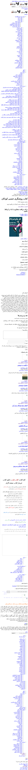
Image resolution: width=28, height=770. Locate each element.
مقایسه (23, 754)
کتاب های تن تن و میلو (17, 165)
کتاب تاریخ (20, 17)
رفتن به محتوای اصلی (16, 1)
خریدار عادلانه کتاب (18, 130)
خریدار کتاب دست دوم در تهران (15, 120)
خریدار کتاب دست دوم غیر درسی (15, 122)
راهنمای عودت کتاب (18, 571)
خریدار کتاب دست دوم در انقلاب (15, 99)
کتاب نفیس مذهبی (16, 22)
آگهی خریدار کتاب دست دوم (16, 113)
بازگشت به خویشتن (22, 365)
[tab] (23, 272)
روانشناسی (19, 32)
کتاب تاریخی (19, 147)
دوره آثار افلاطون (23, 426)
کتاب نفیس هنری (16, 26)
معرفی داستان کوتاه (18, 177)
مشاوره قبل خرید (18, 580)
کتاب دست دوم (19, 31)
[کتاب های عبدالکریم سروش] (24, 460)
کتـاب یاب (20, 567)
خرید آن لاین (19, 79)
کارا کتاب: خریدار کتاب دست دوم (15, 139)
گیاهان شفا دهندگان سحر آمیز (19, 405)
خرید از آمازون (19, 84)
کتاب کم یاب (19, 51)
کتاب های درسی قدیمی (17, 167)
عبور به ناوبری (24, 1)
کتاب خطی (20, 34)
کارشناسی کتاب (18, 74)
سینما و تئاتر (19, 35)
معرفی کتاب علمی (18, 184)
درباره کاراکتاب (19, 569)
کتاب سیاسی (19, 173)
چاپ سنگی (19, 56)
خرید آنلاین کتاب (18, 579)
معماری (20, 42)
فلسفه (20, 58)
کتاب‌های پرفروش (18, 62)
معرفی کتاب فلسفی (17, 178)
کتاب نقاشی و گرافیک (17, 680)
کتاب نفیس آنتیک (18, 21)
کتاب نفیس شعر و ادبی (15, 25)
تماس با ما (20, 575)
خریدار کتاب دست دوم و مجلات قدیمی (14, 123)
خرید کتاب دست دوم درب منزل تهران (14, 125)
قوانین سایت (19, 577)
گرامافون (20, 63)
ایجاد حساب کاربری (23, 763)
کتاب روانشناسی (21, 186)
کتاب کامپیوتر (19, 158)
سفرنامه (20, 52)
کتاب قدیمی (19, 30)
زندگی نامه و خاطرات (17, 172)
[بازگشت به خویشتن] (24, 359)
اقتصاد (20, 49)
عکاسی (20, 45)
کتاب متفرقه (19, 27)
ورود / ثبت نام (22, 755)
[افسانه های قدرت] (24, 439)
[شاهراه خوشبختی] (24, 379)
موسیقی (20, 160)
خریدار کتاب (19, 568)
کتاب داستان (19, 143)
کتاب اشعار (19, 170)
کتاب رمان (20, 19)
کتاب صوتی (19, 164)
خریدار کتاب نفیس (18, 112)
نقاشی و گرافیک (18, 40)
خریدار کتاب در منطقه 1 (17, 129)
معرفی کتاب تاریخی (18, 180)
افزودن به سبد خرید (23, 269)
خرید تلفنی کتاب (18, 578)
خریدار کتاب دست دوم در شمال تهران (14, 96)
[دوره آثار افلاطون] (24, 419)
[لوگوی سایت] (23, 5)
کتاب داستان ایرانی (18, 145)
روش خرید (20, 560)
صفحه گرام (23, 488)
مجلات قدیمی (19, 29)
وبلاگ (21, 558)
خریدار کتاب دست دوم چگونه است (14, 108)
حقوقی (20, 57)
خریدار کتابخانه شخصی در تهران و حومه (13, 107)
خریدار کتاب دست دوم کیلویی (16, 103)
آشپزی (20, 50)
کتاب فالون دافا (24, 194)
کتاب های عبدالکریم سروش (20, 466)
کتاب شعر (20, 65)
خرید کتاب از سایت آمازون (16, 81)
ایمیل (25, 343)
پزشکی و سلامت (18, 60)
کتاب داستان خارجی (18, 144)
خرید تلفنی (20, 78)
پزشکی (20, 157)
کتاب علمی (19, 163)
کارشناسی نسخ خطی (17, 76)
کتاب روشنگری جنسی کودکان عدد (18, 267)
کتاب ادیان (20, 36)
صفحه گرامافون (18, 67)
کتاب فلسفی (19, 168)
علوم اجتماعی (19, 47)
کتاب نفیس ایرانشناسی (15, 24)
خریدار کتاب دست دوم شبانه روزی (14, 101)
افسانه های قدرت (22, 446)
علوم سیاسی (19, 46)
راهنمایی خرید (22, 574)
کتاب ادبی (20, 152)
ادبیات (21, 53)
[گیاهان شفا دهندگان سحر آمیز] (24, 399)
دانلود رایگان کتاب (18, 563)
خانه (26, 186)
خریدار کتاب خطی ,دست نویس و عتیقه (14, 102)
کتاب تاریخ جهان (18, 149)
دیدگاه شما (24, 330)
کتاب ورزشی (19, 37)
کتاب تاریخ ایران (18, 148)
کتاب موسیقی (19, 41)
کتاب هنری (20, 154)
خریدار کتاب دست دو (17, 119)
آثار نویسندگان (19, 562)
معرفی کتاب (19, 561)
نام (26, 340)
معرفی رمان (19, 175)
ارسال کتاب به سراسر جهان (16, 572)
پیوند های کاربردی (21, 566)
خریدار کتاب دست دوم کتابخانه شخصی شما (13, 124)
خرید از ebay (19, 83)
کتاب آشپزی (19, 159)
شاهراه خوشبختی (22, 385)
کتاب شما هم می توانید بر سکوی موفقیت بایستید (17, 189)
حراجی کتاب (19, 66)
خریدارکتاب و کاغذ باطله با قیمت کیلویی (13, 89)
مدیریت (20, 44)
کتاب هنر (20, 39)
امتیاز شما (24, 327)
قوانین (21, 73)
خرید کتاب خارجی (18, 77)
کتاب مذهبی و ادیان (18, 153)
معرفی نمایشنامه (18, 179)
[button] (23, 370)
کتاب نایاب (20, 20)
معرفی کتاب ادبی (18, 183)
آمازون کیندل (19, 61)
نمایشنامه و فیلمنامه (17, 162)
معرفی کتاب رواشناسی (17, 181)
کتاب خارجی (19, 55)
